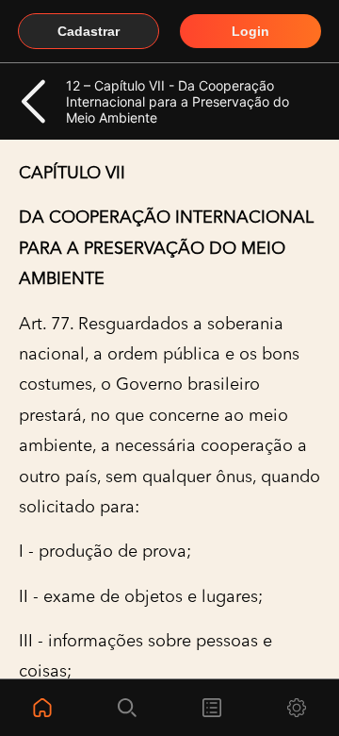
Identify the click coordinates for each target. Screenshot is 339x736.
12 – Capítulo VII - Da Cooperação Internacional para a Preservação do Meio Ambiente (177, 101)
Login (250, 31)
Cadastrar (88, 31)
